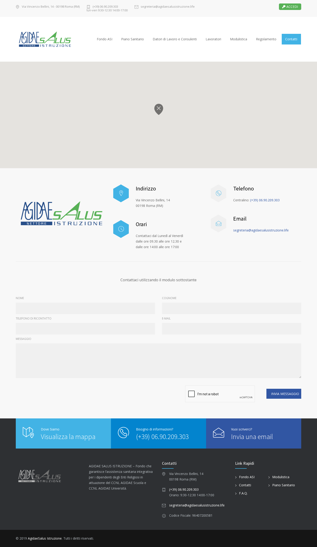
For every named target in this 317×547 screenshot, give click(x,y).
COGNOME (169, 298)
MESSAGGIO (23, 339)
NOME (20, 298)
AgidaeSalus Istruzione (45, 538)
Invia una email (252, 436)
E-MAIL (166, 318)
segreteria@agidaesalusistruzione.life (168, 7)
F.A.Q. (243, 493)
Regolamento (266, 39)
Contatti (291, 39)
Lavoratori (213, 39)
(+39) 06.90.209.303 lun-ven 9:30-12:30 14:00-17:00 (107, 8)
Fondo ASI (104, 39)
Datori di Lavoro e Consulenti (175, 39)
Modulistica (238, 39)
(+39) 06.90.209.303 (265, 200)
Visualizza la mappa (68, 436)
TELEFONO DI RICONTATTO (34, 318)
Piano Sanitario (132, 39)
